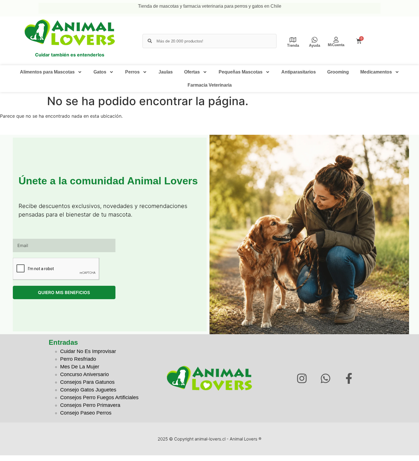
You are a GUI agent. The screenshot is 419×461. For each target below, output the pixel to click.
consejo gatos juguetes (88, 390)
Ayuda (314, 45)
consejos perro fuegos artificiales (99, 397)
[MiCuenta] (336, 39)
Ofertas (192, 72)
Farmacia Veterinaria (210, 85)
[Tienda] (293, 39)
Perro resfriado (78, 359)
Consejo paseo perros (85, 413)
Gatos (99, 72)
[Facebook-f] (349, 378)
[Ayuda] (314, 39)
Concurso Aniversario (84, 374)
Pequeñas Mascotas (241, 72)
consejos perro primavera (90, 405)
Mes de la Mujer (79, 367)
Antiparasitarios (298, 72)
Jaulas (165, 72)
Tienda (293, 45)
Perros (132, 72)
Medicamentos (376, 72)
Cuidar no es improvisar (88, 351)
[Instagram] (301, 378)
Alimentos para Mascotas (47, 72)
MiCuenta (336, 45)
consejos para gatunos (87, 382)
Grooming (338, 72)
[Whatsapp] (325, 378)
